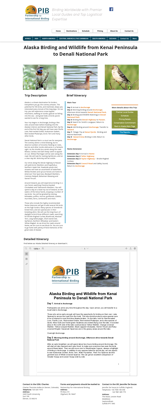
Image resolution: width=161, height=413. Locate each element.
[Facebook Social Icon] (111, 9)
